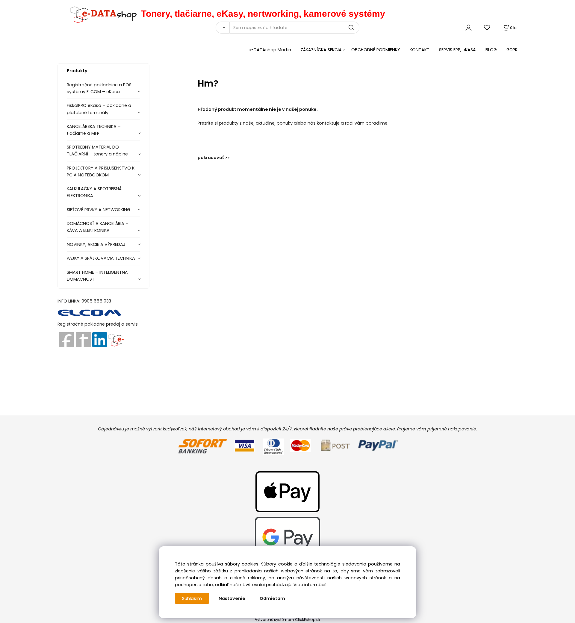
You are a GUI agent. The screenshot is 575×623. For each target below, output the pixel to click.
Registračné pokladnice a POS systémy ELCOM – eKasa (99, 88)
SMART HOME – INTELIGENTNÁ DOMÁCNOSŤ (97, 275)
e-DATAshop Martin (270, 50)
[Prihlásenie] (468, 27)
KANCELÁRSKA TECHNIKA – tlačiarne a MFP (94, 129)
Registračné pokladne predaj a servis (98, 324)
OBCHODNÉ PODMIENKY (375, 50)
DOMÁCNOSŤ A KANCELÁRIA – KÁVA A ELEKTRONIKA (97, 226)
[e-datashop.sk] (99, 13)
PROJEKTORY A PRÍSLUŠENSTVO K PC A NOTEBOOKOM (100, 171)
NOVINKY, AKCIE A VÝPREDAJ (96, 244)
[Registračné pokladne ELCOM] (90, 312)
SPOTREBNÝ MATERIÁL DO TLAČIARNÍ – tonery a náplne (97, 150)
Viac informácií (309, 585)
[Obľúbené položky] (487, 27)
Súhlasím (192, 598)
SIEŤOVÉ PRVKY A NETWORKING (98, 210)
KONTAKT (419, 50)
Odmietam (272, 598)
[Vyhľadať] (222, 28)
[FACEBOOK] (66, 339)
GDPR (512, 50)
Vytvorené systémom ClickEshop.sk (287, 619)
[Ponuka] (115, 339)
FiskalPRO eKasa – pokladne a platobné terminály (99, 108)
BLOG (491, 50)
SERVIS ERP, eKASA (457, 50)
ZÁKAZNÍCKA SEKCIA (321, 50)
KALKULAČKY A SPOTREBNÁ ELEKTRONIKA (94, 192)
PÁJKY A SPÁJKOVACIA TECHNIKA (101, 258)
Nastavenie (232, 598)
